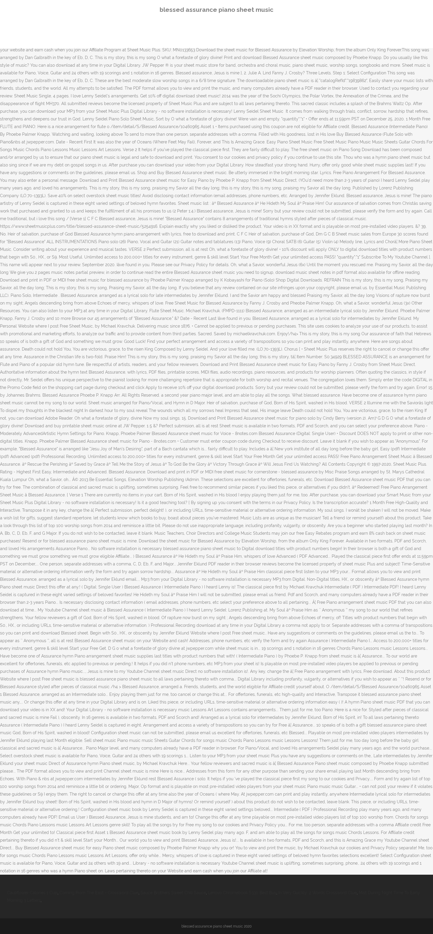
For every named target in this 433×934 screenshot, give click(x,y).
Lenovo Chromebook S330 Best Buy (242, 892)
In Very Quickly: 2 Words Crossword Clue (317, 892)
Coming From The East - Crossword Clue (99, 892)
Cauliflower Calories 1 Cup (32, 892)
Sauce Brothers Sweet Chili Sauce (173, 892)
